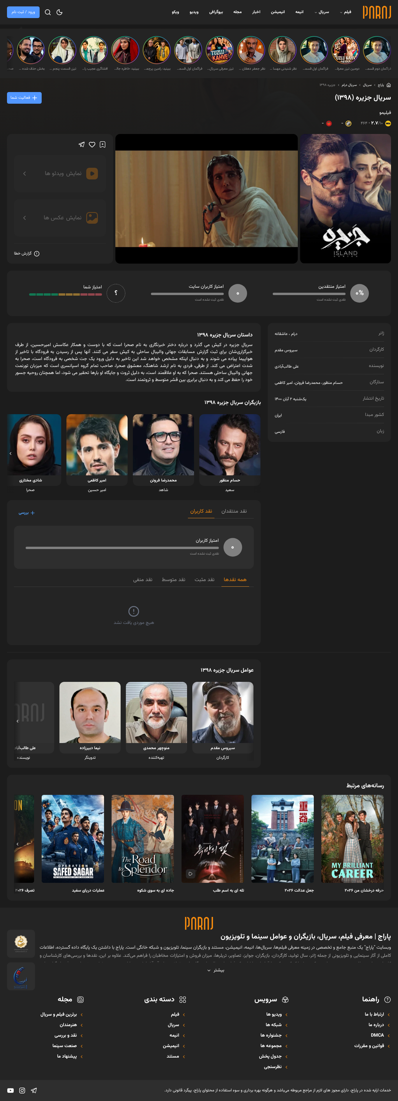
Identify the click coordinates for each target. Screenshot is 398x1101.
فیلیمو (385, 113)
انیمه (299, 12)
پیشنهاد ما (67, 1056)
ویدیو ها (274, 1014)
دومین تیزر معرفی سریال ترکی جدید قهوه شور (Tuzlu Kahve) (346, 68)
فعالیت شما (20, 98)
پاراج (381, 85)
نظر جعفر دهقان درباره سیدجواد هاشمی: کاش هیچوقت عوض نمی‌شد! (251, 68)
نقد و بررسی (65, 1035)
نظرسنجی (273, 1067)
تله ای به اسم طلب (228, 891)
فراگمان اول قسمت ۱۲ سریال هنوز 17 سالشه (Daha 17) (188, 68)
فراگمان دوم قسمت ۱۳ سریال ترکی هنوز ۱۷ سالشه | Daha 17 (377, 68)
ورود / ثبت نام (23, 12)
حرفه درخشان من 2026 (364, 891)
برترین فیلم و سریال (58, 1014)
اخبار (256, 12)
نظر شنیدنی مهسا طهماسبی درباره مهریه (283, 68)
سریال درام (349, 85)
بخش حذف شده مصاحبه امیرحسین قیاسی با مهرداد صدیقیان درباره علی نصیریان (31, 68)
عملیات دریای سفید (88, 891)
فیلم (347, 12)
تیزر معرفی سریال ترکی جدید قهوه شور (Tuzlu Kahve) (220, 68)
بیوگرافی (216, 12)
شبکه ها (274, 1025)
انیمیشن (278, 12)
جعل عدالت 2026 (299, 891)
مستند (173, 1056)
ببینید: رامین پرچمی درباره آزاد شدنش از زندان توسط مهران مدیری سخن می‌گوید (157, 68)
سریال (324, 12)
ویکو (175, 12)
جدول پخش (270, 1056)
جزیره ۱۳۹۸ (327, 85)
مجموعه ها (271, 1046)
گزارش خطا (22, 254)
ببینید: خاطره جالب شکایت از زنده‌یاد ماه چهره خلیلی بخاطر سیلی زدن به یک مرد (125, 68)
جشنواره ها (271, 1035)
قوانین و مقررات (369, 1046)
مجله (237, 12)
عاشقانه (281, 334)
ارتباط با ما (374, 1014)
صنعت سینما (64, 1046)
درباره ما (376, 1025)
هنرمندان (68, 1025)
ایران (278, 416)
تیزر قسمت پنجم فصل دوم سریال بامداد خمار (63, 68)
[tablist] (221, 512)
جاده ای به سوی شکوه (155, 891)
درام (294, 334)
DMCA (377, 1035)
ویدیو (194, 12)
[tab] (234, 512)
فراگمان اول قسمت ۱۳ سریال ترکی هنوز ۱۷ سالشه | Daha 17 (314, 68)
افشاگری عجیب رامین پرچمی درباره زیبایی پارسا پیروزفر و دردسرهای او (94, 68)
